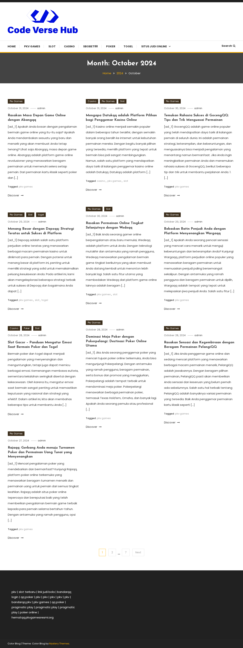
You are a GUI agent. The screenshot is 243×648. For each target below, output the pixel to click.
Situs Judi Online (154, 46)
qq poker (27, 597)
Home (12, 46)
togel (128, 46)
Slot (52, 46)
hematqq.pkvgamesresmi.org (33, 617)
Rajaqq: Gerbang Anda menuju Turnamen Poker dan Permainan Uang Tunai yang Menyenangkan (41, 452)
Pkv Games (32, 46)
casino (101, 181)
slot (126, 181)
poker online (28, 612)
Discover (14, 195)
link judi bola (46, 592)
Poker (110, 46)
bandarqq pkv (21, 602)
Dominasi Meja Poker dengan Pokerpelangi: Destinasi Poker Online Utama (116, 341)
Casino (69, 46)
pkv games (26, 186)
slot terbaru (27, 592)
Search (227, 46)
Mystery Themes (59, 643)
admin (41, 108)
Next (138, 552)
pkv (14, 592)
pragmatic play (22, 607)
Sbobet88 (90, 46)
